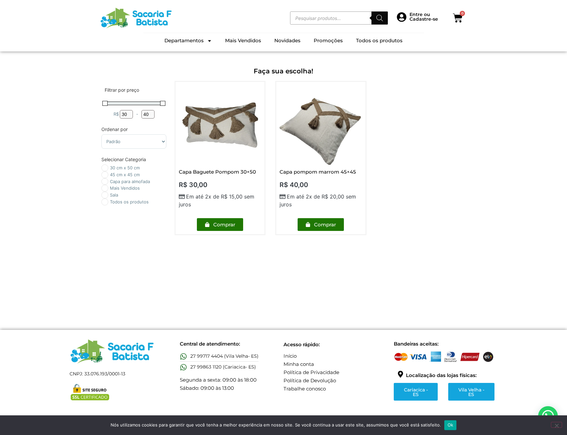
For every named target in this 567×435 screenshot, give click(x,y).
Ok (450, 424)
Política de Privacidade (311, 372)
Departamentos (184, 40)
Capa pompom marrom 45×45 (318, 172)
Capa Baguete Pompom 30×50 (217, 172)
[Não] (556, 425)
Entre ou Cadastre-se (424, 16)
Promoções (328, 40)
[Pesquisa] (379, 18)
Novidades (287, 40)
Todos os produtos (379, 40)
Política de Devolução (310, 380)
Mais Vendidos (243, 40)
